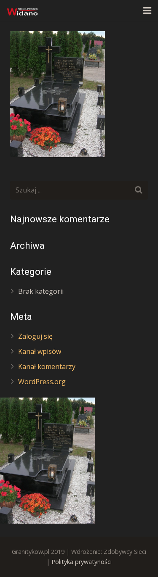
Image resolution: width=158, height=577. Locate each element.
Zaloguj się (35, 336)
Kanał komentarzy (46, 366)
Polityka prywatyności (81, 562)
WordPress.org (42, 381)
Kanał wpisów (39, 351)
